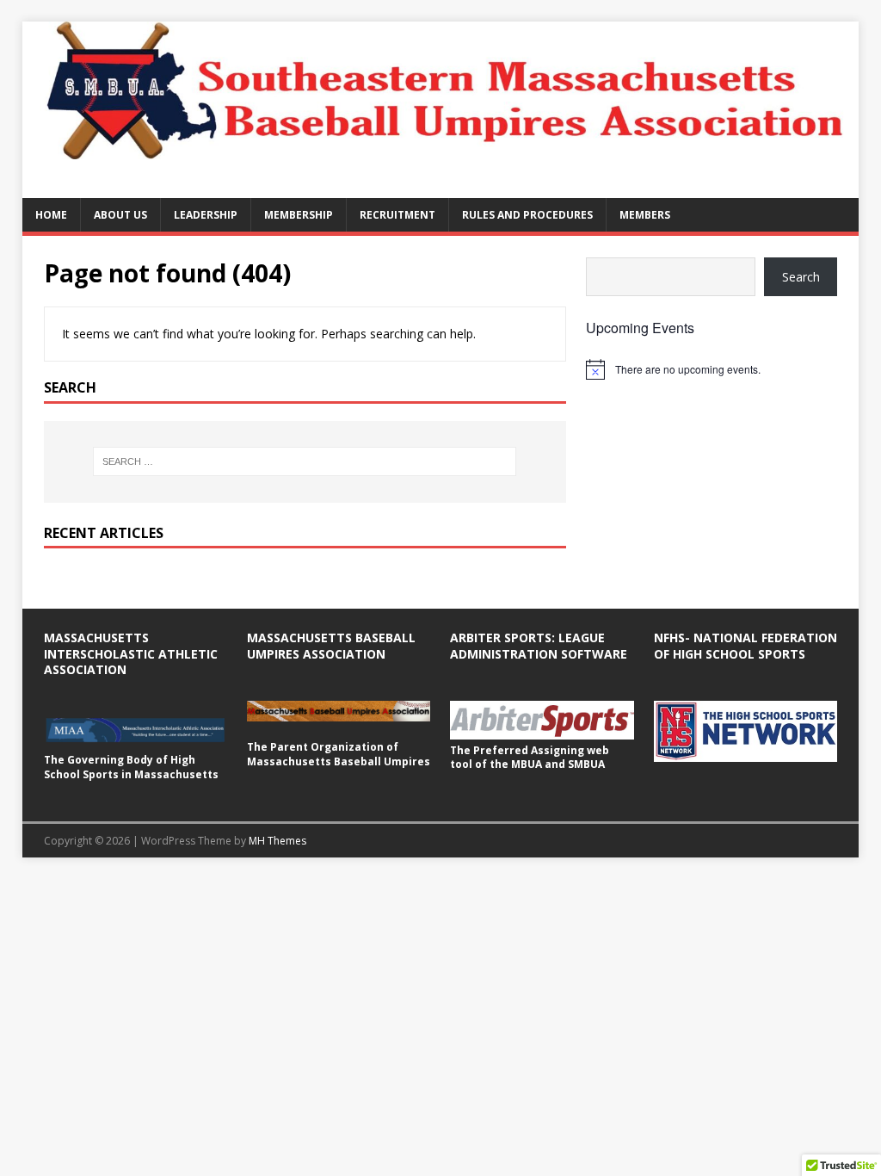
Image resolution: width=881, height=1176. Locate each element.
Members (644, 214)
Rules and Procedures (527, 214)
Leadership (205, 214)
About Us (120, 214)
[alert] (711, 369)
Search (801, 277)
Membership (298, 214)
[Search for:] (305, 461)
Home (51, 214)
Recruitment (397, 214)
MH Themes (277, 840)
